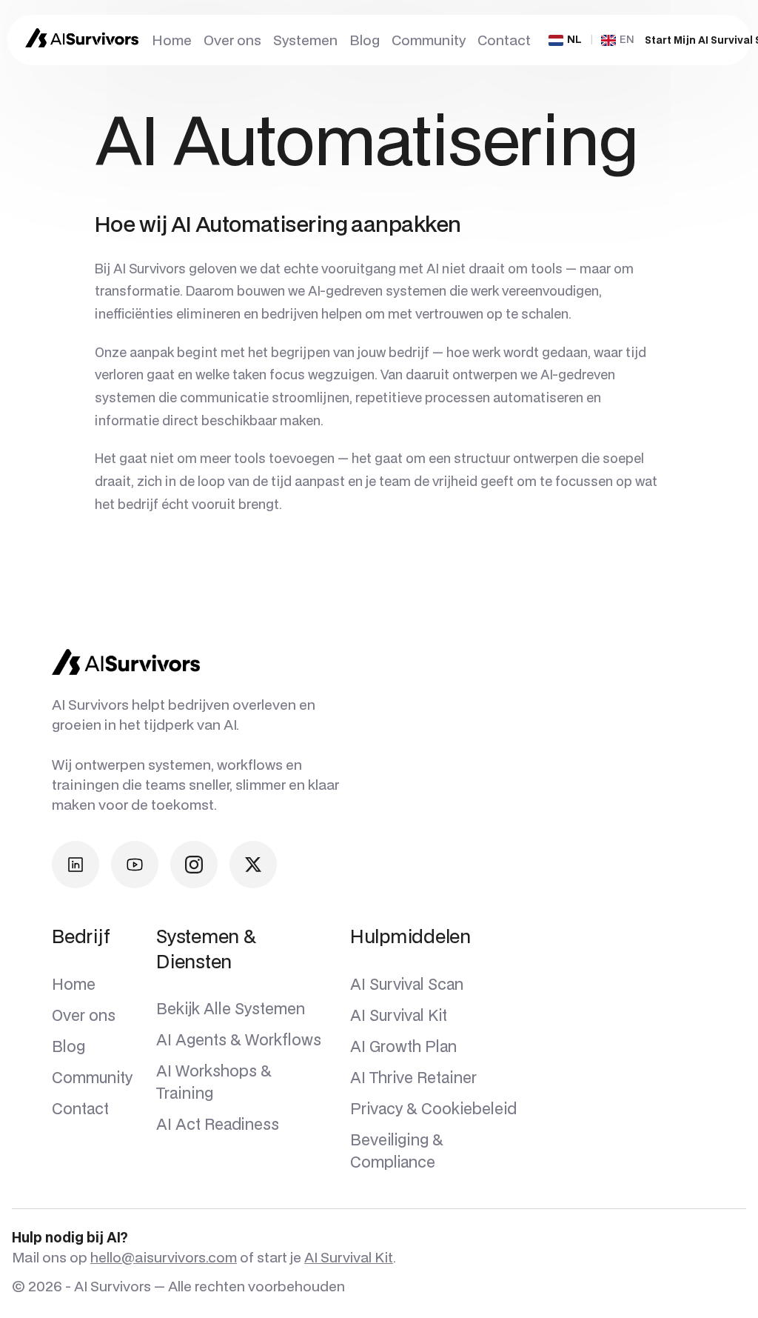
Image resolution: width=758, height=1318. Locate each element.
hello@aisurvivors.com (163, 1257)
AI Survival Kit (348, 1257)
